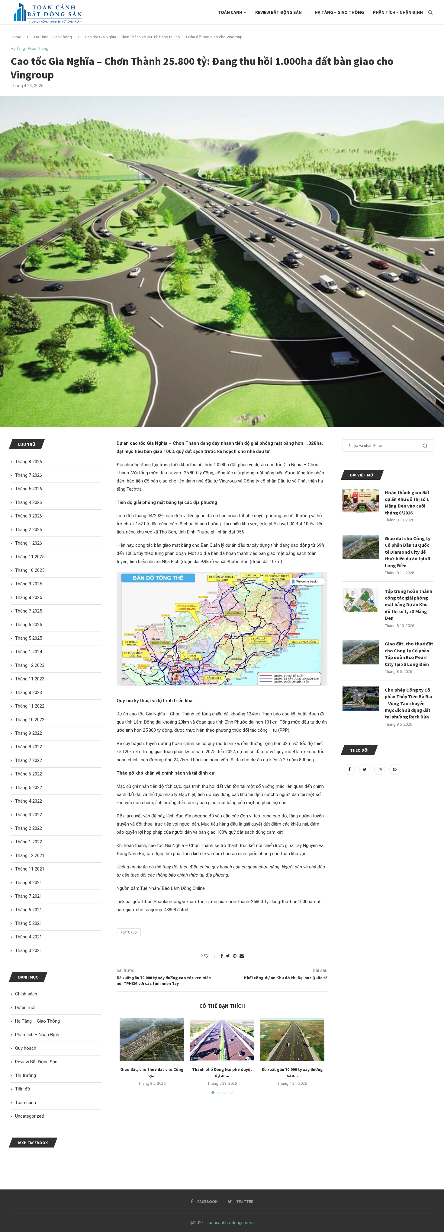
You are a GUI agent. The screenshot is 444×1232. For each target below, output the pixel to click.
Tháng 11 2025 (29, 556)
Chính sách (26, 994)
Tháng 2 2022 (28, 828)
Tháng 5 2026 (28, 489)
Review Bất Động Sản (278, 12)
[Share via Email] (242, 955)
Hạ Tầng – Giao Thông (339, 12)
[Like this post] (210, 955)
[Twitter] (365, 769)
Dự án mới (25, 1007)
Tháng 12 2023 (29, 665)
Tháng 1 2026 (28, 543)
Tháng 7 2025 (28, 611)
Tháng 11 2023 (29, 679)
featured (129, 932)
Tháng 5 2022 (28, 787)
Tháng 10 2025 (29, 570)
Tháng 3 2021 (28, 950)
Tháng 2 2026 (28, 529)
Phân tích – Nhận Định (398, 12)
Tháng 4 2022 (28, 801)
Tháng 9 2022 (28, 733)
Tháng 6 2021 (28, 909)
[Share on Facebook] (221, 955)
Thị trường (25, 1075)
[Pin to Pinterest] (234, 955)
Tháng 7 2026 (28, 475)
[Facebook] (350, 769)
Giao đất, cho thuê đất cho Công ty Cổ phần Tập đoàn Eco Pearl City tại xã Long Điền (409, 654)
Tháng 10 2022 (29, 719)
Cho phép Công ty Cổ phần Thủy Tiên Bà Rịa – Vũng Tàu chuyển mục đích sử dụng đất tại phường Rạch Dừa (408, 703)
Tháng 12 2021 (29, 855)
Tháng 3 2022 (28, 814)
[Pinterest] (395, 769)
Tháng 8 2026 (28, 461)
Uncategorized (29, 1116)
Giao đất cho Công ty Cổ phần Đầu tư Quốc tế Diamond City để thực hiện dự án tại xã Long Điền (407, 551)
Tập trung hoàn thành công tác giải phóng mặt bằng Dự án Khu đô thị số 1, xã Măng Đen (408, 604)
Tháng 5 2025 (28, 638)
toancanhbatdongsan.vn (230, 1222)
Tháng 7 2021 (28, 896)
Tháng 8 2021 (28, 882)
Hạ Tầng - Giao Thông (53, 37)
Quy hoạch (25, 1048)
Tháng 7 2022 (28, 760)
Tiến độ (22, 1089)
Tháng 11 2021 (29, 869)
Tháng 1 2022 (28, 842)
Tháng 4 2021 (28, 937)
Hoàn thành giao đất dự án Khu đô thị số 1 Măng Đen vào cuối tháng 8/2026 (407, 502)
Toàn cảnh (230, 12)
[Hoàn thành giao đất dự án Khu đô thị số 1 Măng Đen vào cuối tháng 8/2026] (361, 501)
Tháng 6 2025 (28, 624)
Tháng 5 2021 (28, 923)
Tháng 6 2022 (28, 774)
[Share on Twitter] (228, 955)
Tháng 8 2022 (28, 747)
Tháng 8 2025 (28, 597)
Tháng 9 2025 (28, 584)
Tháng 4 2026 (28, 502)
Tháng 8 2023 (28, 692)
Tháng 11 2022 (29, 706)
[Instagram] (380, 769)
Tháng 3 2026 (28, 516)
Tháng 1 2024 (28, 651)
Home (16, 37)
